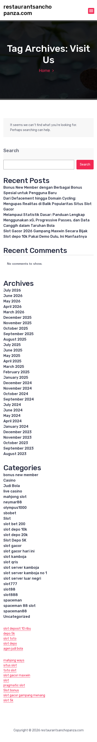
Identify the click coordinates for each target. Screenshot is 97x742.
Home (44, 70)
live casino (12, 491)
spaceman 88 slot (19, 605)
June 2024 (13, 410)
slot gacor (12, 546)
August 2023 (14, 454)
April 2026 (12, 306)
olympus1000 (15, 507)
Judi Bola (11, 486)
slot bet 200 (14, 524)
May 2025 (11, 356)
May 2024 (12, 415)
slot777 (10, 584)
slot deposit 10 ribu (17, 629)
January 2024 (15, 426)
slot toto (9, 639)
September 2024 (18, 399)
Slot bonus (11, 690)
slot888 (10, 595)
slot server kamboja (21, 567)
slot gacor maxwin (16, 675)
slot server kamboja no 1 (25, 573)
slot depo (10, 644)
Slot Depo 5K (14, 540)
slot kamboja (14, 556)
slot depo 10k (15, 529)
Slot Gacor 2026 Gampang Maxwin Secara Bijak (45, 231)
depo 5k (9, 634)
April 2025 (12, 361)
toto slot (9, 670)
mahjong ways (13, 660)
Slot (7, 518)
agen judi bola (13, 648)
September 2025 (18, 334)
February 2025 (16, 372)
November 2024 (17, 388)
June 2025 (12, 350)
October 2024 (15, 394)
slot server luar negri (22, 578)
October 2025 (15, 328)
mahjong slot (15, 497)
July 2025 (12, 345)
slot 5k (8, 700)
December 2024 (17, 383)
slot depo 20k (15, 535)
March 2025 (13, 366)
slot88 (9, 589)
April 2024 (12, 421)
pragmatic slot (14, 685)
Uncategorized (16, 616)
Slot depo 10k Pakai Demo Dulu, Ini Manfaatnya (45, 236)
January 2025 (15, 377)
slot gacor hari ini (19, 551)
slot (6, 680)
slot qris (10, 562)
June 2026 (13, 296)
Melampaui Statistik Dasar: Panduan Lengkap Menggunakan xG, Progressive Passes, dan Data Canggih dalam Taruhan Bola (46, 220)
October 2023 (15, 443)
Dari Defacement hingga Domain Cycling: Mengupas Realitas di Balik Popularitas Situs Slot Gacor (47, 203)
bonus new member (20, 475)
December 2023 (17, 432)
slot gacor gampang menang (24, 695)
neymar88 (12, 502)
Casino (9, 480)
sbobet (9, 513)
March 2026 (13, 312)
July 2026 (12, 290)
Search (11, 150)
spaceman (12, 600)
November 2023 (17, 437)
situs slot (10, 665)
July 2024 (12, 405)
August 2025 (14, 339)
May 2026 (12, 301)
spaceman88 (15, 611)
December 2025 (17, 317)
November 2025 (17, 323)
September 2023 (18, 448)
